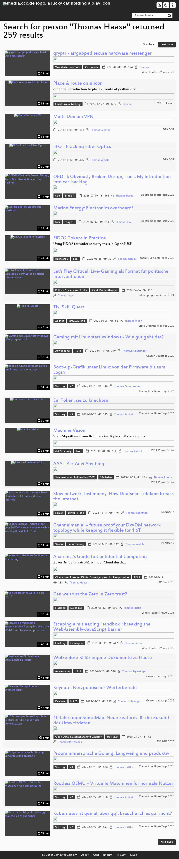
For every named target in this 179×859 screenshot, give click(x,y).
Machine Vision (69, 431)
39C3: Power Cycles (162, 450)
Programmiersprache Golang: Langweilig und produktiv (111, 753)
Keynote (60, 701)
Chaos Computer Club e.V (61, 855)
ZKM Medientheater (104, 290)
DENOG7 (168, 129)
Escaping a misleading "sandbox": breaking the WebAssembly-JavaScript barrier (102, 627)
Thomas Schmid (100, 130)
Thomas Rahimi (127, 259)
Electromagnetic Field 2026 (157, 195)
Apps (96, 855)
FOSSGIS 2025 (165, 741)
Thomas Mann (133, 321)
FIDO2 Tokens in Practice (79, 238)
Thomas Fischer (125, 195)
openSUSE (61, 259)
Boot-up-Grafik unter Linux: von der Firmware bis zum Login (109, 370)
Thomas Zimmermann (127, 386)
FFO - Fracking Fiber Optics (82, 147)
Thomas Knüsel (132, 451)
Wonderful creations (67, 67)
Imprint (107, 855)
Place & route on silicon (78, 83)
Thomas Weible (99, 160)
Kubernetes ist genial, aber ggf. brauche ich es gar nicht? (112, 814)
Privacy (121, 855)
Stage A (69, 195)
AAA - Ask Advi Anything (78, 464)
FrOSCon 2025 (165, 582)
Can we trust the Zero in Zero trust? (90, 594)
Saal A (59, 512)
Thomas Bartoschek (70, 742)
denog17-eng (76, 512)
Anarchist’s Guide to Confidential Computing (100, 557)
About (85, 855)
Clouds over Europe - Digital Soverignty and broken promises (92, 577)
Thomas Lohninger (137, 512)
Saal (75, 259)
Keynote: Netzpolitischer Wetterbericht (95, 688)
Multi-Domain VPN (73, 117)
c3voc (133, 855)
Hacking (60, 608)
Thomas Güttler (123, 767)
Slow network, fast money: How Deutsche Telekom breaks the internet (113, 496)
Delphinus (76, 608)
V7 (71, 827)
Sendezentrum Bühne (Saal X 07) (75, 477)
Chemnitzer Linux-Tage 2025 (156, 766)
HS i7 (73, 701)
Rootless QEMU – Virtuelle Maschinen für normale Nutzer (113, 784)
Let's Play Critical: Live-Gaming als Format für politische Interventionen (111, 274)
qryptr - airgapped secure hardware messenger (102, 53)
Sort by (148, 44)
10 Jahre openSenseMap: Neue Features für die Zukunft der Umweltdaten (111, 720)
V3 (71, 414)
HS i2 (77, 351)
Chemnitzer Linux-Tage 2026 (156, 391)
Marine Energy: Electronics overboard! (93, 208)
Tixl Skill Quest (68, 307)
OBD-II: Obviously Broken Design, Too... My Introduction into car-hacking (112, 179)
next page (167, 44)
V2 (71, 386)
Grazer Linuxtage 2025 (160, 676)
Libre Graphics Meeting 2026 (156, 326)
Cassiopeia (91, 67)
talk (57, 195)
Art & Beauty (63, 451)
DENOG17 (167, 512)
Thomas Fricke (132, 608)
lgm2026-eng (77, 321)
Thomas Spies (66, 295)
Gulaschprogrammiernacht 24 (156, 295)
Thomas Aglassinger (134, 351)
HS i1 (77, 671)
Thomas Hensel (78, 582)
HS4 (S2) (112, 736)
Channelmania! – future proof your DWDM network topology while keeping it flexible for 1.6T (107, 528)
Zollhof (59, 321)
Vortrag (60, 386)
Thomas (144, 67)
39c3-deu (106, 477)
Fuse (78, 451)
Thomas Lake (123, 222)
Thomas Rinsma (133, 643)
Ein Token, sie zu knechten (80, 400)
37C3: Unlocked (164, 103)
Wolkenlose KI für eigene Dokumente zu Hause (102, 658)
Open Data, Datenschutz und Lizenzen (78, 736)
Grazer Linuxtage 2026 (160, 356)
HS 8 (137, 577)
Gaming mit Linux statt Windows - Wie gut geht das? (108, 337)
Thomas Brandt (163, 477)
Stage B (69, 222)
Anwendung (62, 351)
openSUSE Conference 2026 (157, 258)
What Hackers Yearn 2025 (158, 72)
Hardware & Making (68, 104)
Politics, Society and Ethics (71, 290)
